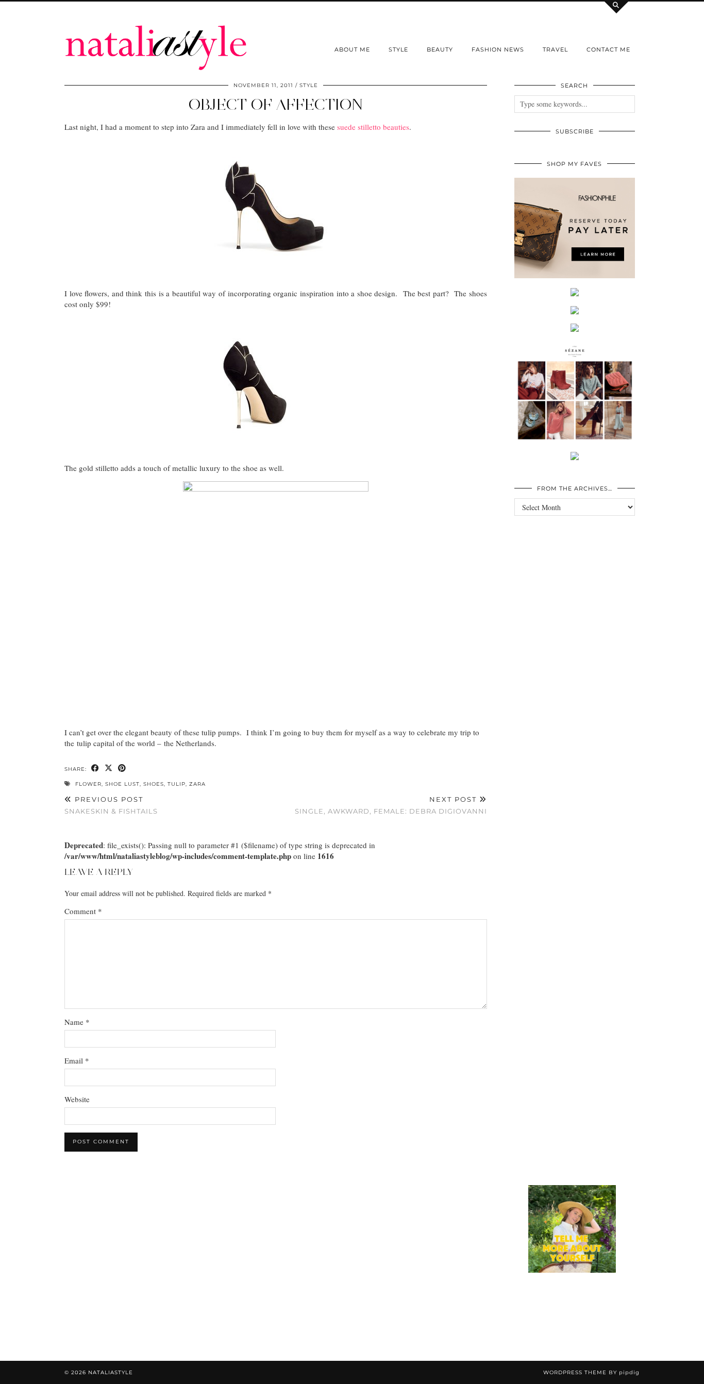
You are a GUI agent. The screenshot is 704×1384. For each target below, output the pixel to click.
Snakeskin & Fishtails (111, 805)
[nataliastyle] (156, 35)
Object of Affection (275, 104)
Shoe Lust (122, 784)
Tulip (176, 784)
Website (77, 1099)
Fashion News (498, 49)
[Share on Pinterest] (122, 768)
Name (77, 1022)
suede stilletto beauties (373, 127)
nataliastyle (110, 1372)
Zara (197, 784)
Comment (83, 911)
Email (76, 1060)
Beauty (440, 49)
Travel (555, 49)
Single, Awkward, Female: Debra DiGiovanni (391, 805)
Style (398, 49)
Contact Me (608, 49)
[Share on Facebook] (95, 768)
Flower (88, 784)
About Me (352, 49)
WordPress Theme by (591, 1372)
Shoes (153, 784)
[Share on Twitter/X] (108, 768)
